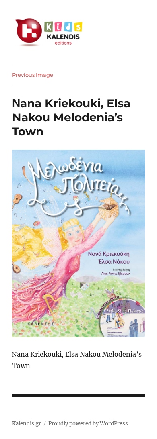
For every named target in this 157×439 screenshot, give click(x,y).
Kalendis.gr (26, 423)
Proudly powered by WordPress (88, 423)
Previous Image (32, 74)
